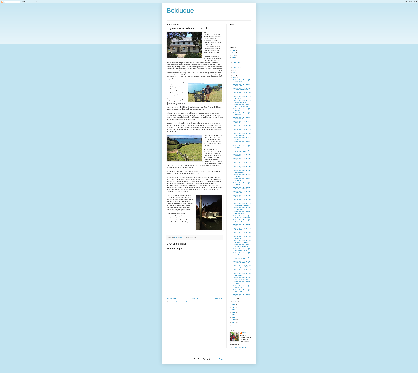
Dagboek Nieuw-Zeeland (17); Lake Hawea (242, 286)
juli (234, 70)
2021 (233, 52)
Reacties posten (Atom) (183, 302)
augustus (236, 67)
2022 (233, 50)
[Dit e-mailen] (187, 237)
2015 (233, 312)
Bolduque (180, 10)
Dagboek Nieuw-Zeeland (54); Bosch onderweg (242, 134)
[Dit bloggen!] (189, 237)
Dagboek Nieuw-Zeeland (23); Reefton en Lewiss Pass (242, 261)
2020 (233, 55)
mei (234, 75)
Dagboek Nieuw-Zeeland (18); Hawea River (242, 282)
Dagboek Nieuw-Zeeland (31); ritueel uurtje (242, 229)
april (234, 78)
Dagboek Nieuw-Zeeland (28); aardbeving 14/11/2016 (242, 241)
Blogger (221, 359)
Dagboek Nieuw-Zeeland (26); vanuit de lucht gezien (242, 249)
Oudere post (219, 298)
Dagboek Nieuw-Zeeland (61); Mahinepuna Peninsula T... (242, 105)
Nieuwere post (171, 298)
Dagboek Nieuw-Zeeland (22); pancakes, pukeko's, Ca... (242, 266)
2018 (233, 304)
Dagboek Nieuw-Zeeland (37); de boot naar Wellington (242, 204)
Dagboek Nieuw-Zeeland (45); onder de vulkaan (242, 171)
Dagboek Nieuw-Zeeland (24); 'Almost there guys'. (242, 257)
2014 (233, 315)
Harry (244, 333)
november (236, 62)
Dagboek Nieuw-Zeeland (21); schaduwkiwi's (242, 270)
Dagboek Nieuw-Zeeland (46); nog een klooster (242, 167)
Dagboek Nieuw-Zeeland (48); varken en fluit (242, 159)
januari (235, 301)
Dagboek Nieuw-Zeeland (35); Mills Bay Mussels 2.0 (242, 212)
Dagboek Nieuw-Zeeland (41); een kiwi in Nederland (242, 187)
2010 (233, 325)
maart (235, 299)
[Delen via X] (191, 237)
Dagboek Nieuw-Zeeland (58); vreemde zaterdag (242, 117)
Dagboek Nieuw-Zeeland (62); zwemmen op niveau (242, 101)
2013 (233, 317)
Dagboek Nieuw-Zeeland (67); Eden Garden (242, 80)
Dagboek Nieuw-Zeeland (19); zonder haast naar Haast (242, 278)
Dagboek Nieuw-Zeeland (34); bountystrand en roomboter (242, 216)
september (236, 65)
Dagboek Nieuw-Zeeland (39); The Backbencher (242, 196)
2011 (233, 322)
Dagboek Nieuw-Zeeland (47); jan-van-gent (242, 163)
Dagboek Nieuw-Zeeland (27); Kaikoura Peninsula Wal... (242, 245)
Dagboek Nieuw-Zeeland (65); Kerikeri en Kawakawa (242, 89)
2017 (233, 307)
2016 (233, 309)
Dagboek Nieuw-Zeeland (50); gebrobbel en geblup (242, 150)
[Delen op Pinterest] (195, 237)
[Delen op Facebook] (193, 237)
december (236, 60)
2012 (233, 320)
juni (234, 72)
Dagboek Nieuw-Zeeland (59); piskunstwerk (242, 113)
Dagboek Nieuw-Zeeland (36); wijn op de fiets (242, 208)
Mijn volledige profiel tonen (238, 347)
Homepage (195, 298)
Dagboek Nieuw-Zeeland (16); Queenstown (242, 290)
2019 (233, 58)
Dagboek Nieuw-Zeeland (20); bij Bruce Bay (242, 274)
